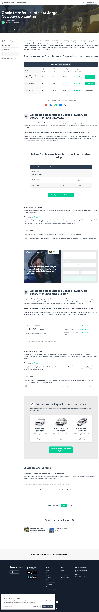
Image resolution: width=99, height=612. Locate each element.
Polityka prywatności (51, 579)
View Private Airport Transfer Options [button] (61, 450)
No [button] (71, 505)
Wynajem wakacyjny (66, 572)
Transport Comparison (10, 41)
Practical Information (10, 58)
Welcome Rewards (50, 582)
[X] (65, 105)
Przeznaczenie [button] (21, 2)
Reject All (35, 606)
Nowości (48, 575)
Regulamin (48, 577)
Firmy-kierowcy (64, 579)
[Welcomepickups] (16, 567)
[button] (97, 83)
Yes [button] (64, 505)
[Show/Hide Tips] (96, 231)
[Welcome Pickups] (8, 3)
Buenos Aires (9, 29)
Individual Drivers (65, 577)
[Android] (34, 577)
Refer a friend (49, 584)
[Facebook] (51, 105)
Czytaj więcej (89, 90)
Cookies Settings (8, 606)
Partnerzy (63, 575)
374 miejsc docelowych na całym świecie (49, 554)
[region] (28, 602)
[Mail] (46, 105)
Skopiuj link (73, 105)
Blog (47, 572)
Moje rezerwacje (91, 2)
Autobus (6, 49)
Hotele (62, 570)
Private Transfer (8, 54)
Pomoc (15, 572)
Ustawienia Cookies (51, 589)
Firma (47, 570)
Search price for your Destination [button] (61, 195)
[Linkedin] (57, 602)
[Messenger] (60, 105)
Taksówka (7, 45)
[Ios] (34, 572)
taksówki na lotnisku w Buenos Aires (83, 124)
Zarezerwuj (90, 76)
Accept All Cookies (47, 606)
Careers (48, 586)
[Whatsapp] (55, 105)
